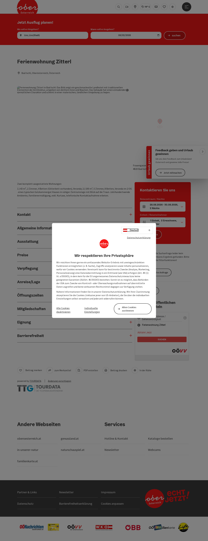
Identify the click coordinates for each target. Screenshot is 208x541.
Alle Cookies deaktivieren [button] (63, 309)
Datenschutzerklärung (139, 237)
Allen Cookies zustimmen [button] (129, 309)
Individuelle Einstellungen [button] (92, 309)
